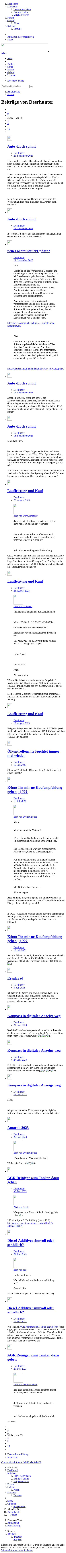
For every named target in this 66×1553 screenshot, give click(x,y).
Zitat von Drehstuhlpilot (25, 816)
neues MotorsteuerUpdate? (28, 251)
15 (8, 129)
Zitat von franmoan (23, 606)
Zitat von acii (20, 1269)
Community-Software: (21, 1462)
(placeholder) (20, 1506)
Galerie (10, 72)
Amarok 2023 (18, 1128)
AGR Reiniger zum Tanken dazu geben (38, 1326)
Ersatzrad (15, 978)
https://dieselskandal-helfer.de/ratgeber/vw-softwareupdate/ (35, 368)
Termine (11, 75)
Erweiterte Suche (15, 80)
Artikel (10, 64)
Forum (10, 69)
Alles (3, 53)
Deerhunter (19, 153)
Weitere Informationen (12, 1550)
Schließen (28, 1550)
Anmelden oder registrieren (20, 37)
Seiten (10, 66)
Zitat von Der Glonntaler (25, 515)
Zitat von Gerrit (21, 1207)
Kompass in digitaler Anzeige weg (34, 1016)
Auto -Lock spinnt (21, 146)
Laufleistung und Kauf (25, 491)
